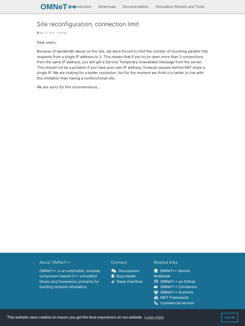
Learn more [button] (154, 317)
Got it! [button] (230, 317)
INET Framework (173, 297)
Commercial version (176, 303)
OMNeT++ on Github (176, 281)
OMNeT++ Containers (177, 286)
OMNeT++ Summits (175, 292)
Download (107, 6)
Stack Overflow (128, 281)
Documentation (136, 6)
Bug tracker (125, 276)
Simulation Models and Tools (180, 6)
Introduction (81, 6)
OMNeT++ (58, 6)
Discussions (128, 270)
